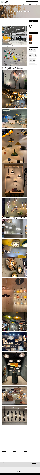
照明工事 (36, 64)
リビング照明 (30, 55)
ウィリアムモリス (34, 60)
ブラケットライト (30, 60)
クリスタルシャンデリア (34, 50)
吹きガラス (33, 55)
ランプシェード (31, 25)
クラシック (33, 64)
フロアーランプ (30, 49)
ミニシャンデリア (34, 49)
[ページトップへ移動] (37, 463)
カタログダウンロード (35, 1)
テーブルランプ (31, 24)
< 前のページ (3, 451)
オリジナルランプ (33, 59)
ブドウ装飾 (30, 50)
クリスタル (30, 28)
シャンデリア (30, 59)
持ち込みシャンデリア (31, 54)
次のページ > (25, 451)
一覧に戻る (14, 451)
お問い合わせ (29, 1)
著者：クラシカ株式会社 (24, 23)
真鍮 (29, 26)
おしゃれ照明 (35, 54)
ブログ (2, 449)
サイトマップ (26, 469)
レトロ (30, 27)
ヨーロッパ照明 (30, 64)
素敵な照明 (36, 55)
